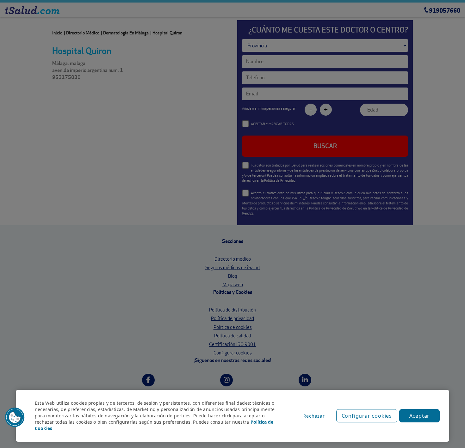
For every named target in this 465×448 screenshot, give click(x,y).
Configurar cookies (367, 415)
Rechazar (314, 416)
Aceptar (419, 415)
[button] (15, 417)
